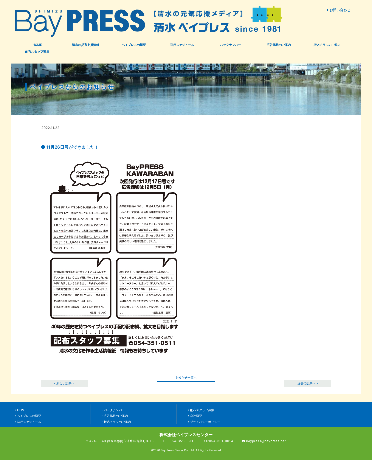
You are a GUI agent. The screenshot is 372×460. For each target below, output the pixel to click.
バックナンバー (230, 45)
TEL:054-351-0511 (177, 441)
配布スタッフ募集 (37, 51)
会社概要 (196, 416)
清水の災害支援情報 (85, 45)
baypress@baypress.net (266, 441)
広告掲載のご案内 (279, 45)
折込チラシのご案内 (327, 45)
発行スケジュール (182, 45)
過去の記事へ (307, 383)
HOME (37, 45)
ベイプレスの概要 (134, 45)
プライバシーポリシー (205, 422)
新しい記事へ (65, 383)
